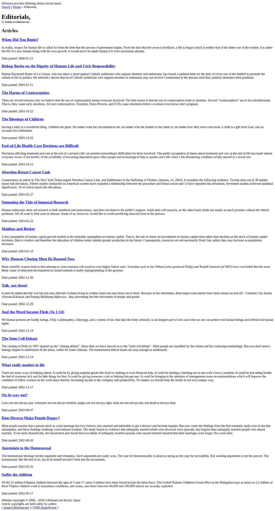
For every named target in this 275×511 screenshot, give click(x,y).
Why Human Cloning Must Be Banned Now (38, 259)
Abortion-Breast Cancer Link (26, 172)
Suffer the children (17, 474)
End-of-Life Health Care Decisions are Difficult (40, 146)
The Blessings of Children (23, 119)
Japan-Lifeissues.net (16, 507)
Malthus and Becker (18, 229)
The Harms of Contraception (25, 93)
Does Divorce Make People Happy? (31, 418)
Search (6, 7)
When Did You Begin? (20, 40)
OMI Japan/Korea (44, 507)
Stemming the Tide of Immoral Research (35, 202)
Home (17, 7)
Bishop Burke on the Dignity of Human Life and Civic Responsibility (58, 66)
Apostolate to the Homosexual (26, 448)
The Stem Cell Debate (19, 338)
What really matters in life (23, 365)
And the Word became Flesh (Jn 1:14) (33, 312)
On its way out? (15, 395)
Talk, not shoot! (15, 285)
